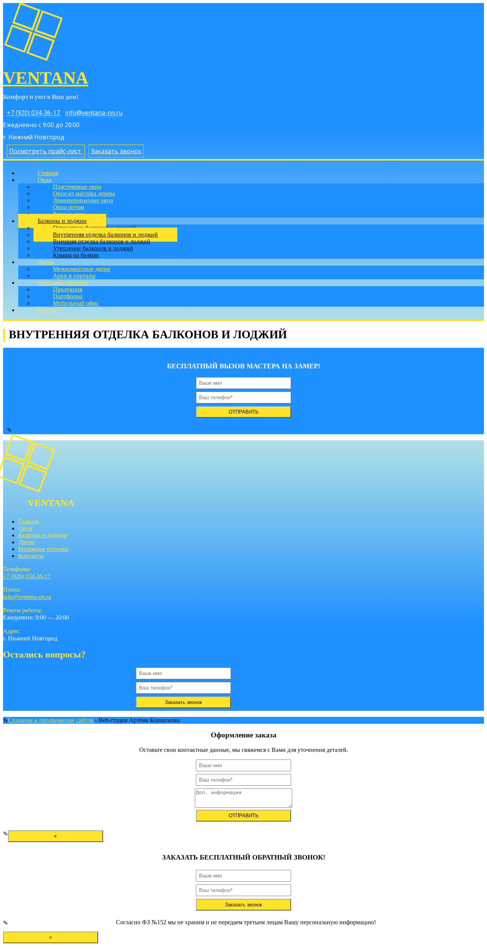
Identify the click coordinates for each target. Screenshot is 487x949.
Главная (28, 521)
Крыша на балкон (76, 255)
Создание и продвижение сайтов (51, 720)
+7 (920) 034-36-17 (34, 112)
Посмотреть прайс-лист (46, 151)
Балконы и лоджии (42, 535)
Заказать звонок (116, 151)
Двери (26, 542)
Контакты (50, 310)
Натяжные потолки (43, 549)
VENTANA (45, 78)
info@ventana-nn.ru (94, 112)
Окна (25, 528)
